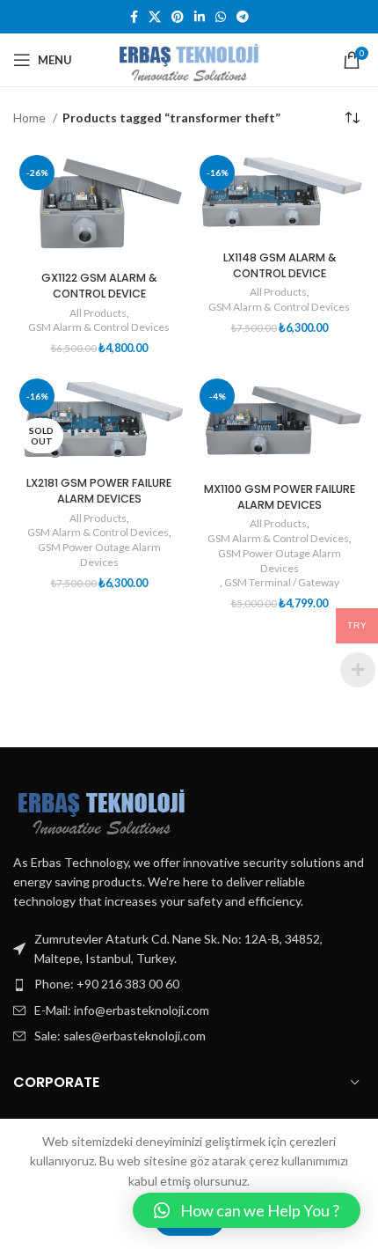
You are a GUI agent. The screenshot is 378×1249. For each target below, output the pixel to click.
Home (30, 117)
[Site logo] (189, 58)
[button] (246, 1210)
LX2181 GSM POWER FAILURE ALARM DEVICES (98, 490)
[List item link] (189, 984)
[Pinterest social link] (177, 16)
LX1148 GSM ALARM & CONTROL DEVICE (279, 265)
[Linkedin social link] (199, 16)
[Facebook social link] (134, 16)
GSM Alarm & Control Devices (99, 327)
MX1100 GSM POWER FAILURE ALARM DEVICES (279, 496)
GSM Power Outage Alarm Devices (99, 554)
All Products (98, 313)
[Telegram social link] (242, 16)
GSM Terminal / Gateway (281, 582)
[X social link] (154, 16)
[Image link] (101, 806)
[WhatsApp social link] (220, 16)
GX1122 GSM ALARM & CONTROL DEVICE (98, 285)
